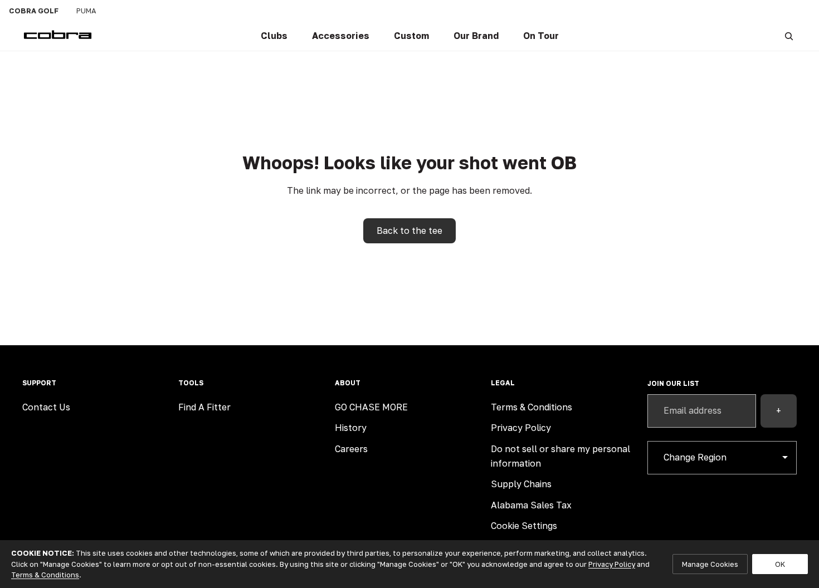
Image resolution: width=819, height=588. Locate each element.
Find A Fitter (204, 407)
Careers (351, 448)
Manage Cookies (710, 564)
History (351, 427)
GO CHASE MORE (371, 407)
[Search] (789, 36)
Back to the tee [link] (409, 230)
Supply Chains (521, 483)
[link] (274, 36)
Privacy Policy (521, 427)
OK (780, 564)
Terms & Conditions (531, 407)
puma (86, 10)
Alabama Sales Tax (531, 505)
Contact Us (46, 407)
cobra (33, 10)
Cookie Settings (524, 525)
